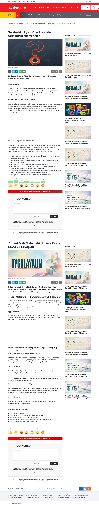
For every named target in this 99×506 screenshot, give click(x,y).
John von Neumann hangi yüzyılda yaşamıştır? (24, 417)
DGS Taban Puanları (80, 497)
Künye (43, 489)
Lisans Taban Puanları (16, 497)
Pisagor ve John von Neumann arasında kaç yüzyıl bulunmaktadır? (31, 419)
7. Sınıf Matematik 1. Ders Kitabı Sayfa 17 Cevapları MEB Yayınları (45, 15)
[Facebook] (9, 71)
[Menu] (83, 7)
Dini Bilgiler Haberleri (31, 495)
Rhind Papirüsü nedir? (17, 413)
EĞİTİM (76, 7)
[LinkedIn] (16, 71)
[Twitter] (13, 71)
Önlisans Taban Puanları (32, 497)
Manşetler (14, 1)
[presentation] (14, 15)
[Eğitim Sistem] (18, 7)
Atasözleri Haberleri (47, 495)
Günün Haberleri (21, 1)
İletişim (49, 489)
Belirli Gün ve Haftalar (64, 495)
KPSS (70, 7)
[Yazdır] (24, 71)
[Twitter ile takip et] (85, 489)
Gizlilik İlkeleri (56, 489)
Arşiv (28, 1)
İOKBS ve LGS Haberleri (16, 495)
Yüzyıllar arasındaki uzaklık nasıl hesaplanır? (24, 422)
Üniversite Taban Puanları (49, 497)
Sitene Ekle (33, 1)
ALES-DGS (42, 7)
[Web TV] (86, 1)
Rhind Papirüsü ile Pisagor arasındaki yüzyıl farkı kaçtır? (27, 415)
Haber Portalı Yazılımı (16, 503)
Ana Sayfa (34, 7)
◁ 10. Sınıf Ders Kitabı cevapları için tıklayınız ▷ (35, 191)
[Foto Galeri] (90, 1)
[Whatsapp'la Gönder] (20, 71)
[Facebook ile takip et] (81, 489)
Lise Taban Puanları (63, 497)
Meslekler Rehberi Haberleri (82, 495)
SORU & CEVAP (21, 23)
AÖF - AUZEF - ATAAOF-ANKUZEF (57, 7)
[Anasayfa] (9, 1)
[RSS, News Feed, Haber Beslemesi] (89, 489)
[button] (53, 71)
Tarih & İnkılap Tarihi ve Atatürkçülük (36, 23)
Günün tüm (85, 15)
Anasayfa (12, 23)
